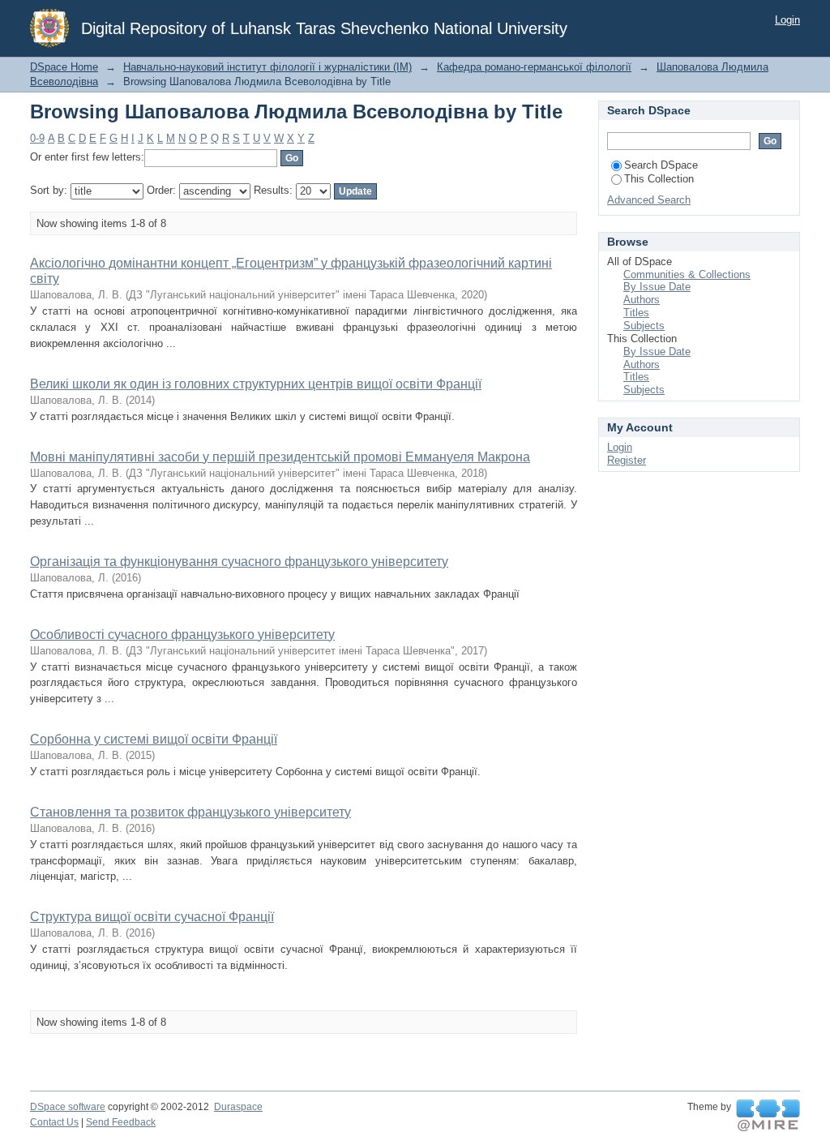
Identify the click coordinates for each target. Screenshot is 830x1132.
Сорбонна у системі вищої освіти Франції (153, 739)
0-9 (37, 138)
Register (626, 460)
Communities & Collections (687, 274)
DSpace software (67, 1107)
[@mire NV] (768, 1115)
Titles (636, 313)
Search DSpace (661, 165)
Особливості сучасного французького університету (182, 634)
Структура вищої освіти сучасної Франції (152, 917)
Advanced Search (649, 200)
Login (787, 20)
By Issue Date (657, 287)
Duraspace (238, 1107)
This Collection (659, 179)
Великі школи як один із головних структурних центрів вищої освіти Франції (255, 384)
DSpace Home (64, 67)
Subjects (644, 325)
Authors (641, 300)
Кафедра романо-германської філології (534, 67)
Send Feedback (121, 1122)
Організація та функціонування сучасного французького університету (239, 561)
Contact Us (54, 1122)
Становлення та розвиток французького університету (190, 812)
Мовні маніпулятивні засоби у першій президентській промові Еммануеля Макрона (280, 457)
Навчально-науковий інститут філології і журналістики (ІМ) (267, 67)
